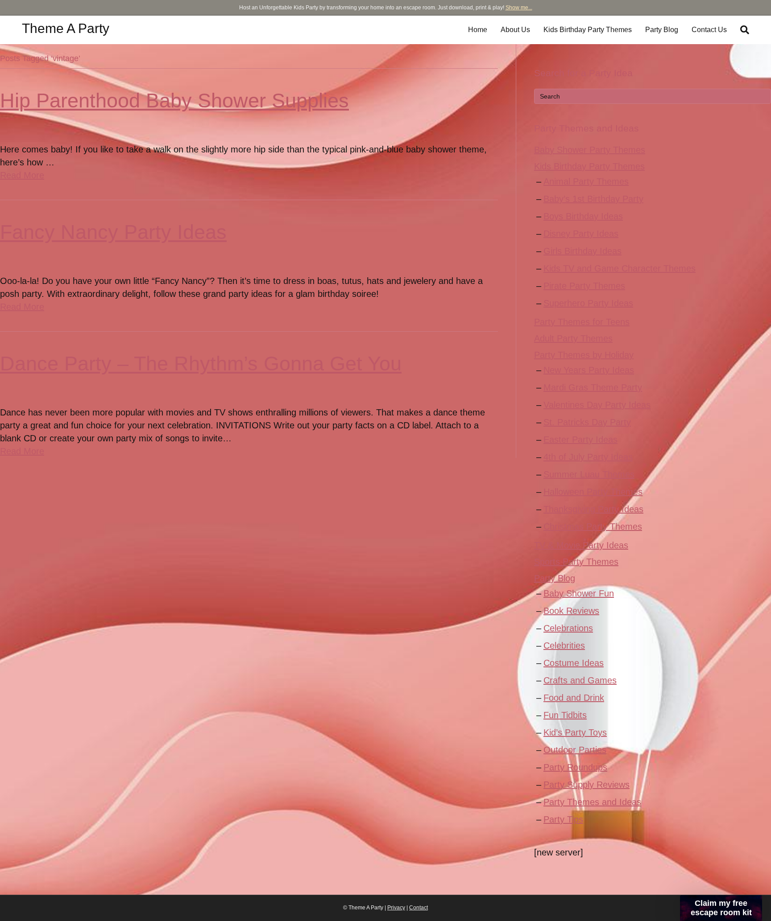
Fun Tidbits (565, 715)
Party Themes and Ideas (592, 802)
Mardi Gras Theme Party (592, 387)
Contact (418, 908)
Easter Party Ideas (580, 439)
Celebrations (568, 628)
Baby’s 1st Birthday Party (593, 199)
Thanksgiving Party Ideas (593, 509)
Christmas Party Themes (592, 526)
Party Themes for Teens (582, 322)
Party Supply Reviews (586, 784)
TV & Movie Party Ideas (581, 545)
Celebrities (564, 645)
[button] (721, 908)
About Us (515, 29)
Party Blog (661, 29)
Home (477, 29)
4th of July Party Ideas (588, 457)
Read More (22, 175)
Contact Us (709, 29)
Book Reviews (571, 611)
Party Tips (563, 819)
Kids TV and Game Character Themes (619, 268)
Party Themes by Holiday (584, 355)
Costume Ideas (573, 663)
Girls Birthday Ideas (582, 251)
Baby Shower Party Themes (589, 150)
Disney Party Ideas (580, 233)
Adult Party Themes (573, 338)
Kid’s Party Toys (575, 732)
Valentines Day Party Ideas (597, 405)
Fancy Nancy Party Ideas (113, 232)
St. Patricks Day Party (587, 422)
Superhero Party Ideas (588, 303)
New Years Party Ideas (588, 370)
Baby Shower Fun (578, 593)
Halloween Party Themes (592, 492)
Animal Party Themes (586, 181)
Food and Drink (573, 698)
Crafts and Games (580, 680)
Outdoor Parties (574, 750)
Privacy (396, 908)
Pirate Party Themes (584, 286)
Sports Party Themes (576, 562)
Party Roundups (575, 767)
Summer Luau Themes (588, 474)
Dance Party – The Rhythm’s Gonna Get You (201, 363)
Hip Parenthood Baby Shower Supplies (174, 100)
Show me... (519, 7)
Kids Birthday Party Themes (587, 29)
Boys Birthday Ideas (583, 216)
